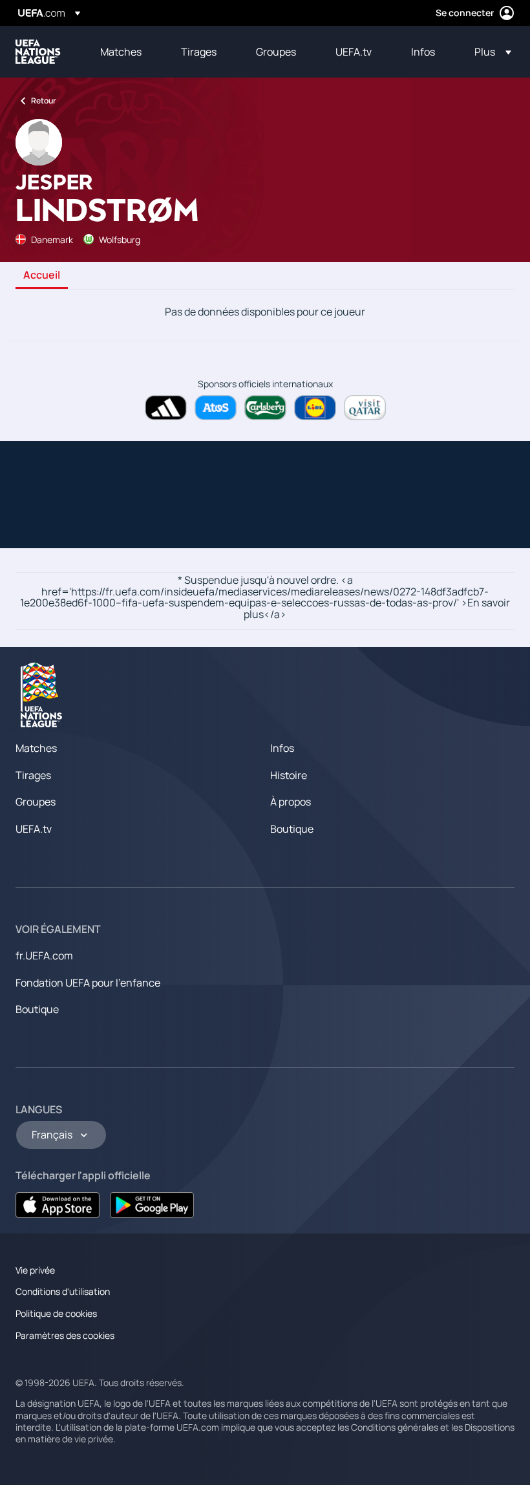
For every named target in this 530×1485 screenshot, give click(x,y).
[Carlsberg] (265, 407)
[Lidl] (315, 407)
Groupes (36, 802)
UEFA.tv (34, 829)
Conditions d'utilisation (63, 1291)
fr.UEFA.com (44, 955)
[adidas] (166, 407)
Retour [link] (43, 100)
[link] (121, 51)
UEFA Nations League (38, 51)
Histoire (288, 775)
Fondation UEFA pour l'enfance (88, 983)
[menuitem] (124, 51)
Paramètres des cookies (65, 1335)
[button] (489, 51)
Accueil (41, 275)
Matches (36, 748)
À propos (290, 802)
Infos (282, 748)
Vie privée (35, 1270)
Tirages (33, 775)
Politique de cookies (56, 1313)
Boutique (291, 829)
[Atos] (216, 407)
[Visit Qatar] (365, 407)
